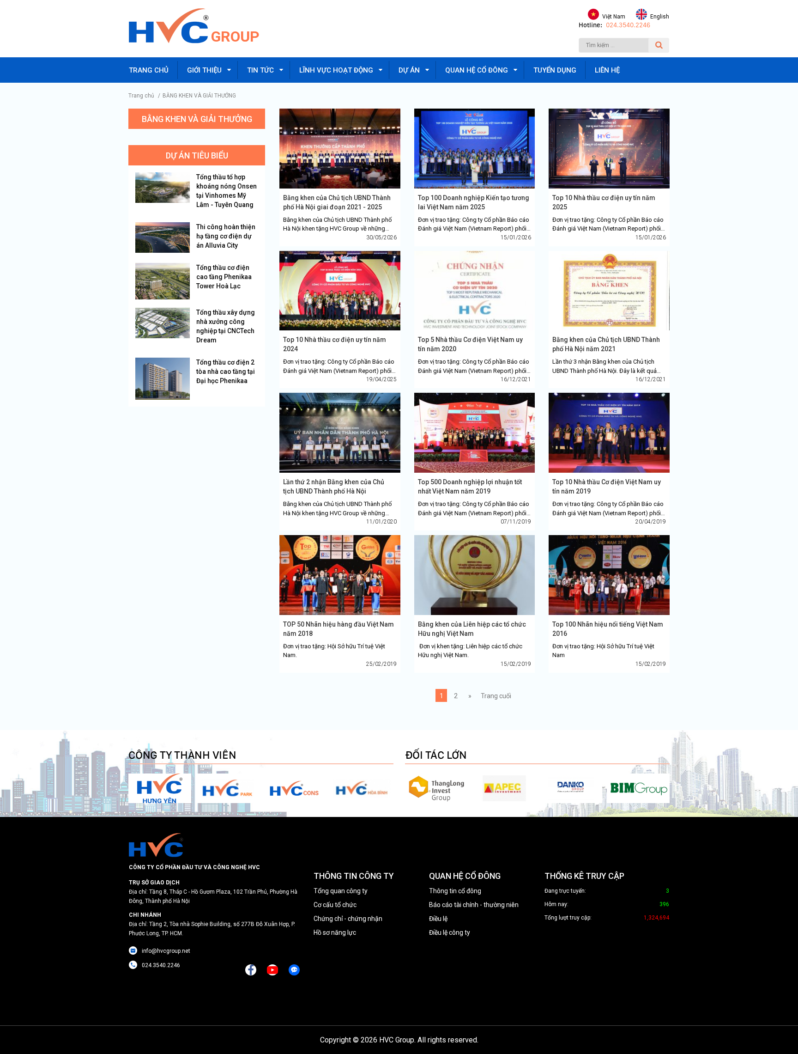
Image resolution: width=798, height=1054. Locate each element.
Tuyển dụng (554, 70)
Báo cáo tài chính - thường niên (474, 904)
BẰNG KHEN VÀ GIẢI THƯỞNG (199, 95)
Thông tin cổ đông (455, 891)
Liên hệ (607, 70)
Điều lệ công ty (449, 932)
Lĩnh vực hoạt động (336, 70)
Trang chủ (149, 70)
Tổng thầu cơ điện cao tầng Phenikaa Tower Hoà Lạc (224, 277)
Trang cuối (496, 696)
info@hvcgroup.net (166, 951)
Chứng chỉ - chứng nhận (348, 918)
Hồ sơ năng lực (335, 932)
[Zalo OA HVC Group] (294, 969)
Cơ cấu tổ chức (335, 904)
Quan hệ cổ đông (476, 70)
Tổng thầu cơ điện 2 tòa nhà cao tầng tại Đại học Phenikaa (225, 371)
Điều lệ (438, 918)
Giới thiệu (204, 70)
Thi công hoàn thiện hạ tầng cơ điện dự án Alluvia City (225, 236)
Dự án (409, 70)
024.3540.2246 (628, 25)
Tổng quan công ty (341, 891)
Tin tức (260, 70)
